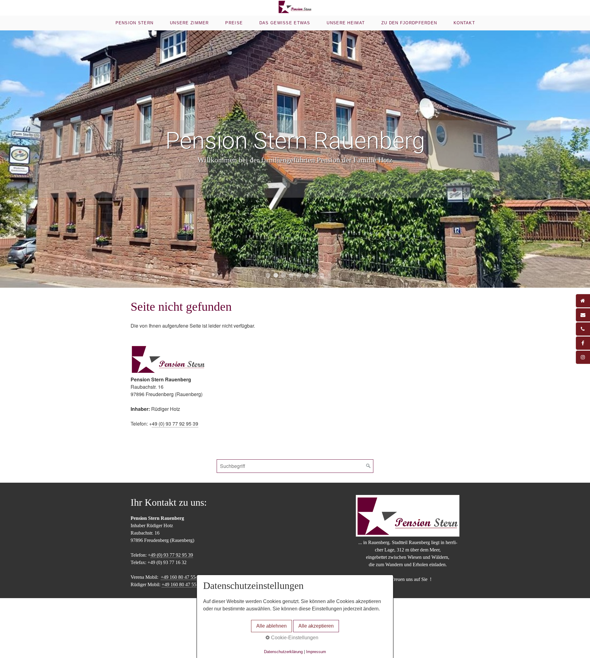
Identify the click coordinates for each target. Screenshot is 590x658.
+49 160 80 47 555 (180, 584)
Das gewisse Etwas (284, 23)
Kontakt (464, 23)
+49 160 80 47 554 (179, 577)
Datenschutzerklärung (283, 651)
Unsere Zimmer (189, 23)
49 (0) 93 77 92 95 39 (175, 423)
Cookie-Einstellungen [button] (294, 637)
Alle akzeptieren (316, 626)
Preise (234, 23)
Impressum (316, 651)
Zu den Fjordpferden (409, 23)
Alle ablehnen (271, 626)
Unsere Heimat (346, 23)
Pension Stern (135, 23)
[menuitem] (134, 23)
